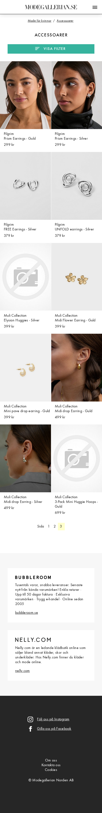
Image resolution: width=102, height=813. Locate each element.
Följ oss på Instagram (53, 719)
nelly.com (22, 671)
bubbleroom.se (26, 613)
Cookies (51, 770)
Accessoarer (51, 35)
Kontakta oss (51, 765)
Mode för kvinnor (39, 20)
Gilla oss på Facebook (54, 729)
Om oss (51, 760)
